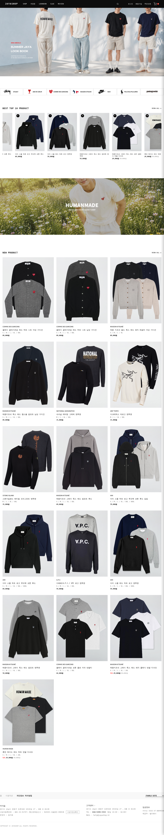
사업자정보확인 (72, 812)
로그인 (130, 4)
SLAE (52, 4)
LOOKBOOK (43, 4)
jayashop (11, 4)
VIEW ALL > (157, 108)
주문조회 (148, 4)
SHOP (25, 4)
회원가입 (139, 4)
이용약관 (9, 796)
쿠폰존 (32, 4)
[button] (79, 72)
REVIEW (61, 4)
